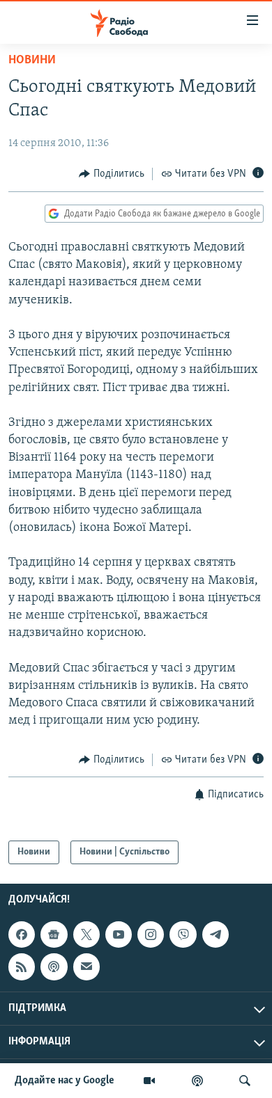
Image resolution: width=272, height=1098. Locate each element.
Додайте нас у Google (64, 1080)
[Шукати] (245, 1080)
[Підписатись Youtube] (118, 934)
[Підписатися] (86, 967)
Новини (32, 60)
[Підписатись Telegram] (215, 934)
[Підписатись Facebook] (21, 934)
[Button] (111, 174)
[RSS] (21, 967)
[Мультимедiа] (149, 1080)
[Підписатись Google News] (53, 934)
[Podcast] (53, 967)
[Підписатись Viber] (182, 934)
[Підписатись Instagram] (150, 934)
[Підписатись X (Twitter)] (86, 934)
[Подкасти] (197, 1080)
